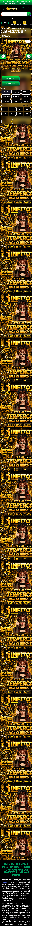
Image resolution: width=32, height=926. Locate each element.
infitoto (5, 883)
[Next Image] (29, 56)
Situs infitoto (17, 919)
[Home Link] (12, 9)
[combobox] (14, 14)
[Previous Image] (3, 56)
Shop (2, 9)
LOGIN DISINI (10, 83)
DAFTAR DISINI (10, 78)
